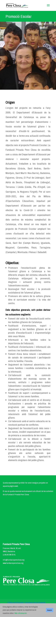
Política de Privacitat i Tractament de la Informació (26, 602)
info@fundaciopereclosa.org (13, 560)
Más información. (20, 613)
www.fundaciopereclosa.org (13, 563)
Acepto (49, 610)
